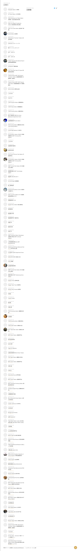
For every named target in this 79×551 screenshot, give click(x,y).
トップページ (28, 547)
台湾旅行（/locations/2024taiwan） (17, 547)
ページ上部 (34, 547)
